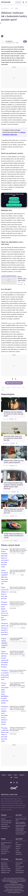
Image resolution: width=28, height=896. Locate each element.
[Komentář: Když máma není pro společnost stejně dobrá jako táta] (14, 429)
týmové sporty (11, 323)
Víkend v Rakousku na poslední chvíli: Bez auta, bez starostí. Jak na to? (14, 511)
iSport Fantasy (8, 801)
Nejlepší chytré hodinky (5, 868)
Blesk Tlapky (13, 798)
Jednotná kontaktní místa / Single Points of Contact (14, 890)
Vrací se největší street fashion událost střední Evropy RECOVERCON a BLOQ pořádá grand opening (17, 684)
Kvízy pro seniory (4, 824)
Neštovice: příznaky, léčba (6, 820)
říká (2, 163)
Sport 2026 (19, 839)
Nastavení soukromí (9, 889)
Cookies (21, 887)
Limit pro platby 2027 (20, 866)
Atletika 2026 (18, 852)
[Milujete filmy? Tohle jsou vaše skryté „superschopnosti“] (14, 453)
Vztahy (12, 8)
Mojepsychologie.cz (5, 8)
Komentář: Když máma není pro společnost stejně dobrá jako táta (13, 438)
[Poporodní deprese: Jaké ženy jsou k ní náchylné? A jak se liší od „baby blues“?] (5, 629)
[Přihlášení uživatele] (23, 2)
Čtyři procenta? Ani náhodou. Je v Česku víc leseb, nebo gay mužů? (13, 414)
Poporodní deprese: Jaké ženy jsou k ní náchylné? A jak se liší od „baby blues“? (18, 625)
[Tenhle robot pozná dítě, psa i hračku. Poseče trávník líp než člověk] (14, 526)
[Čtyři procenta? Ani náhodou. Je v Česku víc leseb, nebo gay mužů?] (14, 404)
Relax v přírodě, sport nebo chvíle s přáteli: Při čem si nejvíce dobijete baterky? (22, 279)
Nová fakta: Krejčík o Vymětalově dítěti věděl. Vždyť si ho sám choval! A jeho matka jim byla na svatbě (18, 550)
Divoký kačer (3, 853)
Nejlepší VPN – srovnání (5, 870)
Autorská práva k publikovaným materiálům (13, 884)
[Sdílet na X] (15, 379)
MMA (17, 842)
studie (14, 104)
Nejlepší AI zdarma (4, 866)
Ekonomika (19, 859)
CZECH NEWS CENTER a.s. (19, 878)
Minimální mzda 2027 (20, 870)
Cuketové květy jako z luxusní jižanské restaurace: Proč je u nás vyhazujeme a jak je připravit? (18, 603)
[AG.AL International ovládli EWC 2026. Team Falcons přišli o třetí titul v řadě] (5, 577)
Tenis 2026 (18, 848)
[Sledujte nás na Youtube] (11, 782)
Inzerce (15, 775)
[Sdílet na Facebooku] (12, 379)
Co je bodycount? (4, 828)
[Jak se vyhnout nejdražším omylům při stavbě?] (5, 643)
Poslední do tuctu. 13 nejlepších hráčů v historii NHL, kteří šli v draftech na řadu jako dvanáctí (17, 708)
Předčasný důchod (19, 863)
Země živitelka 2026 (20, 872)
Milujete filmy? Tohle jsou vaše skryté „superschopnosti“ (14, 461)
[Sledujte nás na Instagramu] (17, 782)
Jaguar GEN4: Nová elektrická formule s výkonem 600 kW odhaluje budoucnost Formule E (17, 653)
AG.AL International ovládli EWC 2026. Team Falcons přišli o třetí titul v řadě (18, 572)
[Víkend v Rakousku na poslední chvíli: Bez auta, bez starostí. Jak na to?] (14, 501)
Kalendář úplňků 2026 (5, 826)
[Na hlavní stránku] (5, 2)
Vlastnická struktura (18, 889)
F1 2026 (17, 850)
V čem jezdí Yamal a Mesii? (6, 822)
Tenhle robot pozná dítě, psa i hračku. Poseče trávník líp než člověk (13, 535)
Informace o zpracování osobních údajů (11, 887)
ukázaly (24, 229)
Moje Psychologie (5, 798)
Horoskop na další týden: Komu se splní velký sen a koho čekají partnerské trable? (18, 729)
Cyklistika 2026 (19, 854)
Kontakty (4, 775)
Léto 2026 (19, 815)
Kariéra (16, 8)
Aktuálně (3, 815)
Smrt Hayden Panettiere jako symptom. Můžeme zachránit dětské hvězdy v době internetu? (13, 485)
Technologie (4, 859)
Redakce (9, 775)
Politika (3, 839)
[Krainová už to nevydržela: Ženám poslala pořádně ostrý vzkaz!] (5, 675)
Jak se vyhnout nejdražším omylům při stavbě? (16, 639)
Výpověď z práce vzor (5, 851)
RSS (11, 777)
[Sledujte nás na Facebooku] (14, 782)
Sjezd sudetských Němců (6, 846)
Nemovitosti (8, 803)
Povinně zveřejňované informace (14, 892)
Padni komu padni (4, 849)
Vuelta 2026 (9, 809)
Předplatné (21, 775)
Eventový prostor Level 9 (12, 807)
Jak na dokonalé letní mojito (21, 832)
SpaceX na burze (4, 863)
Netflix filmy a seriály (5, 872)
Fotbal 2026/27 (19, 844)
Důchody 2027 (18, 868)
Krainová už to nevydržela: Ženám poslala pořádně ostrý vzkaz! (18, 671)
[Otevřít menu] (26, 2)
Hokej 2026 (18, 846)
